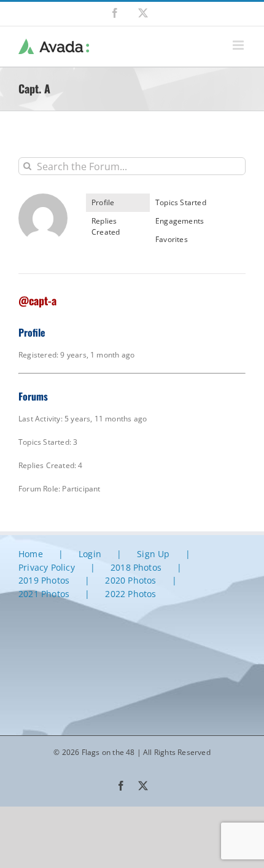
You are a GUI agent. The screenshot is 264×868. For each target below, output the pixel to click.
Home (30, 554)
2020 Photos (130, 580)
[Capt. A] (43, 199)
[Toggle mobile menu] (239, 45)
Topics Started (180, 202)
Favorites (171, 239)
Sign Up (153, 554)
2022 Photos (130, 594)
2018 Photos (136, 567)
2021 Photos (43, 594)
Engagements (179, 221)
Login (90, 554)
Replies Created (105, 226)
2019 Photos (43, 580)
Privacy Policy (46, 567)
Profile (102, 202)
